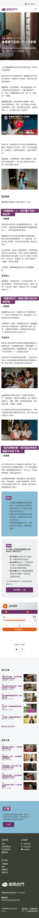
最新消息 (5, 852)
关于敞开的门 (6, 849)
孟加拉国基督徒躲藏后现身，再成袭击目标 (12, 696)
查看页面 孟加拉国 (7, 726)
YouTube (27, 849)
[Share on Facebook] (22, 649)
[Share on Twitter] (16, 649)
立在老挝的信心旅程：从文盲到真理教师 (12, 785)
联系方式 (4, 897)
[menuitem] (30, 4)
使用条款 (25, 909)
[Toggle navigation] (35, 9)
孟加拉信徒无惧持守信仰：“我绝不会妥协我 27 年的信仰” (12, 687)
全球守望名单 (6, 846)
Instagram (27, 846)
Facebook (27, 844)
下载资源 (5, 864)
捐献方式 (5, 872)
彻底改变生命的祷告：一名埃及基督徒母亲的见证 (12, 747)
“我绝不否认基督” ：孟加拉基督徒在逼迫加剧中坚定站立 (12, 677)
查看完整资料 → (19, 629)
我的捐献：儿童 (19, 590)
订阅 (8, 824)
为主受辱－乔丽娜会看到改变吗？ (12, 717)
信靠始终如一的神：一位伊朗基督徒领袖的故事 (12, 757)
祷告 (3, 867)
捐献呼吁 (5, 869)
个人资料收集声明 (31, 911)
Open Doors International (10, 900)
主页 (3, 844)
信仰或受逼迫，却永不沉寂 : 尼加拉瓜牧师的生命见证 (12, 766)
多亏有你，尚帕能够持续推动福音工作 (12, 707)
